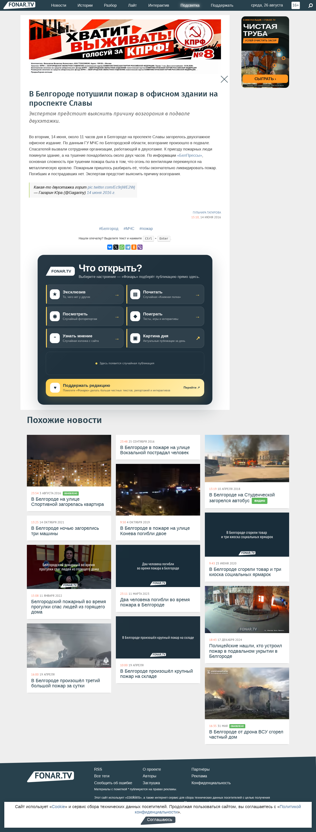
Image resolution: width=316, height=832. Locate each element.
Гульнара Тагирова (207, 212)
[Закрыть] (224, 79)
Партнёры (201, 769)
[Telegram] (127, 247)
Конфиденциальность (211, 783)
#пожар (146, 228)
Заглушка (151, 783)
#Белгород (108, 228)
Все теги (101, 776)
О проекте (152, 769)
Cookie (58, 806)
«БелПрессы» (189, 155)
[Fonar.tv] (19, 5)
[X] (115, 247)
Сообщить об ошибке (113, 783)
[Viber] (140, 247)
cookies (133, 797)
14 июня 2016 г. (101, 192)
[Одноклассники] (134, 247)
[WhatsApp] (121, 247)
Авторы (149, 776)
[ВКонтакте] (109, 247)
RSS (98, 769)
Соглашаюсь (159, 819)
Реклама (199, 776)
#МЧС (129, 228)
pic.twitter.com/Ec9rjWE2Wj (111, 187)
